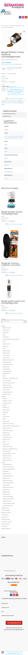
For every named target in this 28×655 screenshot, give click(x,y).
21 (6, 138)
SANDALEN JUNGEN (7, 480)
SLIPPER (4, 405)
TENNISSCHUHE (6, 394)
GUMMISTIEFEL (6, 369)
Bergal (3, 104)
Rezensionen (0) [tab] (7, 116)
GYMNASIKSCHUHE (7, 460)
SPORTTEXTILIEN (5, 519)
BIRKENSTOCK (6, 373)
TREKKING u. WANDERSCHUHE (10, 378)
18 (19, 136)
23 (10, 138)
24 (11, 138)
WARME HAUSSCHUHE (8, 360)
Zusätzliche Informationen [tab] (10, 111)
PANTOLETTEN (6, 344)
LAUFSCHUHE (6, 389)
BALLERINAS (6, 332)
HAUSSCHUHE (6, 357)
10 (6, 136)
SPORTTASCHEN (5, 524)
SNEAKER (5, 398)
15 (14, 136)
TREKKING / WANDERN (8, 499)
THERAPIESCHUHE (7, 371)
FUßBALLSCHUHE (7, 385)
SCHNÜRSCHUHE (7, 403)
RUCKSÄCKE (4, 526)
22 (8, 138)
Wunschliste (7, 14)
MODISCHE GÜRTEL (6, 512)
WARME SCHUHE (7, 473)
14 (13, 136)
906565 (6, 158)
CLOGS (4, 341)
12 (9, 136)
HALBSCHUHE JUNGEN (8, 466)
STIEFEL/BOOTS (6, 355)
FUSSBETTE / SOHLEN (6, 521)
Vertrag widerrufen (14, 623)
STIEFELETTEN (6, 353)
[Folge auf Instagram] (23, 17)
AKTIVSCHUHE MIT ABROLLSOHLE (11, 339)
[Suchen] (25, 321)
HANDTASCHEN (5, 508)
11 (7, 136)
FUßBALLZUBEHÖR (6, 528)
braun (5, 151)
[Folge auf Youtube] (26, 17)
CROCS (4, 376)
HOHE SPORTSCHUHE (8, 496)
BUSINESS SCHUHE (7, 400)
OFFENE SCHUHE (7, 328)
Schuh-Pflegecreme (8, 172)
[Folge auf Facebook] (20, 17)
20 (5, 138)
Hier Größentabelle (6, 62)
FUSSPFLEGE (4, 517)
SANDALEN (5, 346)
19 (21, 136)
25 (13, 138)
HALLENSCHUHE (7, 380)
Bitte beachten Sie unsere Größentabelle (11, 64)
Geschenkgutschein (10, 591)
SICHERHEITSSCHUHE (8, 364)
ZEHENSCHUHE (6, 350)
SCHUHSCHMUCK (5, 510)
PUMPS (4, 334)
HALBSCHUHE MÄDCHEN (9, 469)
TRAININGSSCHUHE (7, 392)
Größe (3, 69)
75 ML (5, 178)
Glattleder (6, 165)
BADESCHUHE (6, 367)
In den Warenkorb (15, 89)
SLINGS (4, 348)
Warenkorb (7, 12)
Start (2, 25)
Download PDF (13, 86)
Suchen (3, 319)
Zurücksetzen (10, 69)
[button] (24, 31)
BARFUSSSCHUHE (7, 362)
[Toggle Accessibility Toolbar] (3, 11)
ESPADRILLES (6, 337)
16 (16, 136)
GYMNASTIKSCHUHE (8, 387)
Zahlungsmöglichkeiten (10, 570)
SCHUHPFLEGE (5, 515)
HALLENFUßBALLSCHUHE (9, 383)
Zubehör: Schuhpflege (9, 25)
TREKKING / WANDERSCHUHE (10, 449)
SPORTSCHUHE (6, 494)
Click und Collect (15, 93)
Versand (4, 80)
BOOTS (4, 419)
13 (11, 136)
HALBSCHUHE (6, 330)
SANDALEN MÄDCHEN (8, 482)
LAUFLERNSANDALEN (8, 476)
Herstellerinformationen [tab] (9, 113)
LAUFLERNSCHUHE (7, 464)
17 (18, 136)
